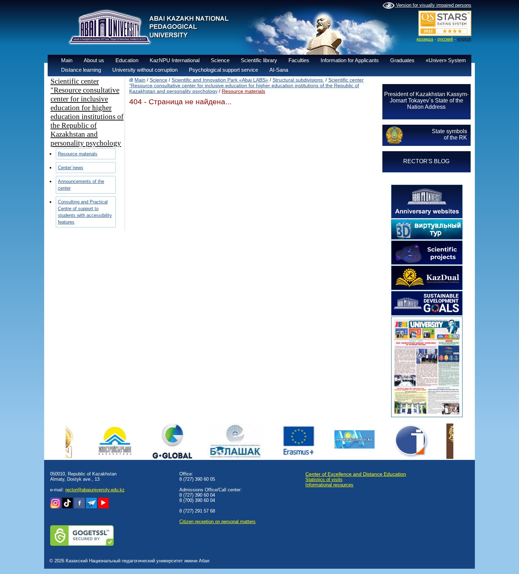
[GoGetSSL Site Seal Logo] (82, 544)
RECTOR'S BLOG (426, 161)
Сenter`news (70, 167)
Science (220, 60)
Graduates (402, 60)
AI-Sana (278, 70)
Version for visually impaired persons (433, 5)
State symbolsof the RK (449, 134)
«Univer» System (446, 60)
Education (126, 60)
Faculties (298, 60)
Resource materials (77, 153)
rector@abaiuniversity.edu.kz (95, 489)
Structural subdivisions (298, 80)
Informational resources (329, 484)
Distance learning (81, 70)
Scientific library (259, 60)
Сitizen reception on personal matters (217, 521)
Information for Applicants (350, 60)
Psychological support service (223, 70)
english (464, 39)
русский (445, 39)
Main (66, 60)
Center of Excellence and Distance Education (355, 474)
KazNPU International (174, 60)
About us (94, 60)
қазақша (425, 39)
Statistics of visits (323, 479)
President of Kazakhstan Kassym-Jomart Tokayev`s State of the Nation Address (426, 100)
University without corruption (145, 70)
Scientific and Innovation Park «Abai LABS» (220, 80)
